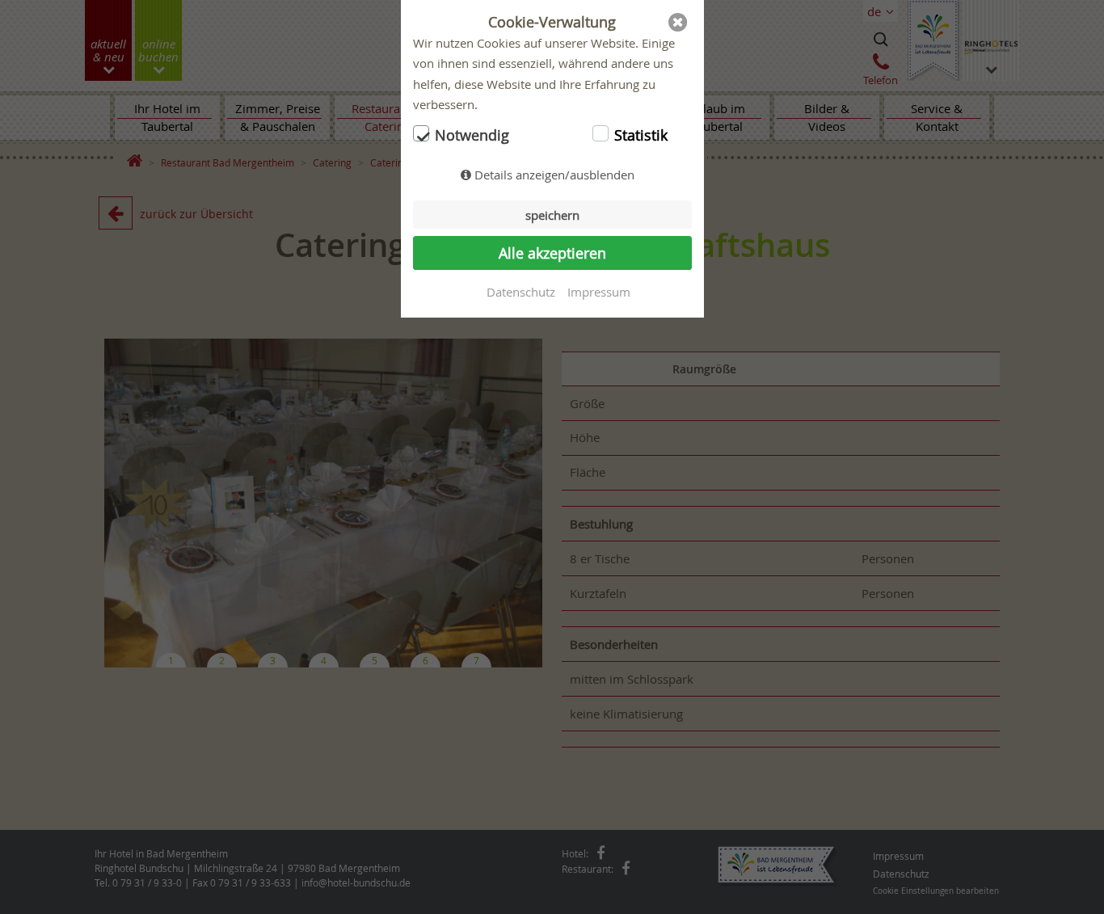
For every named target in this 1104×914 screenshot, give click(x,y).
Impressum (598, 292)
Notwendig (472, 135)
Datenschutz (521, 292)
